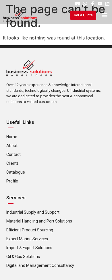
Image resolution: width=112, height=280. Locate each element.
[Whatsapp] (85, 3)
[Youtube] (100, 3)
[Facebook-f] (92, 3)
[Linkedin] (107, 3)
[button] (104, 15)
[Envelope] (77, 3)
